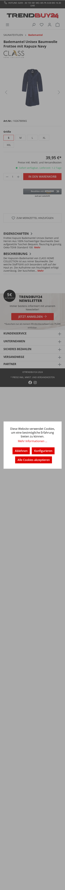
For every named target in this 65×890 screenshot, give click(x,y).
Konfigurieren (43, 451)
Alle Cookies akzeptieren (34, 460)
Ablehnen (21, 451)
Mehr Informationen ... (32, 441)
